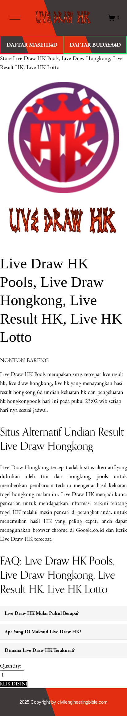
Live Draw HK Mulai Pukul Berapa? (42, 613)
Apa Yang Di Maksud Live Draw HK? (43, 632)
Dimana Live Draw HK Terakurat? (40, 650)
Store (5, 58)
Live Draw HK (16, 374)
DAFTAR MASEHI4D (31, 45)
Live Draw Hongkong (24, 467)
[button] (13, 684)
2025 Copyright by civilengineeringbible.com (63, 702)
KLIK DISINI (13, 684)
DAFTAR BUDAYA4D (95, 45)
